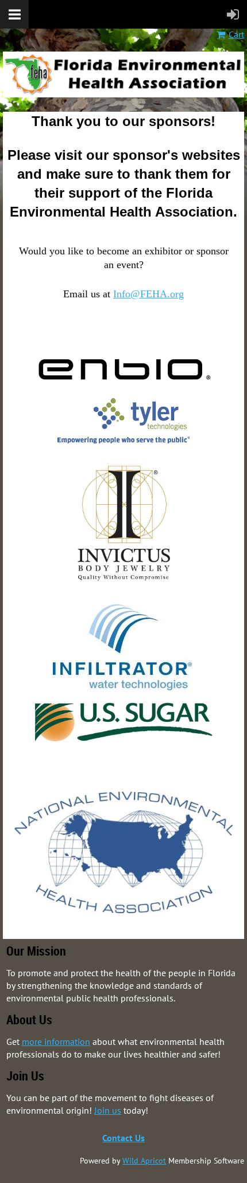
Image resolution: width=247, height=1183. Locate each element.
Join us (107, 1110)
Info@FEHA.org (148, 294)
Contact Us (123, 1137)
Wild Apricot (144, 1161)
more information (56, 1041)
